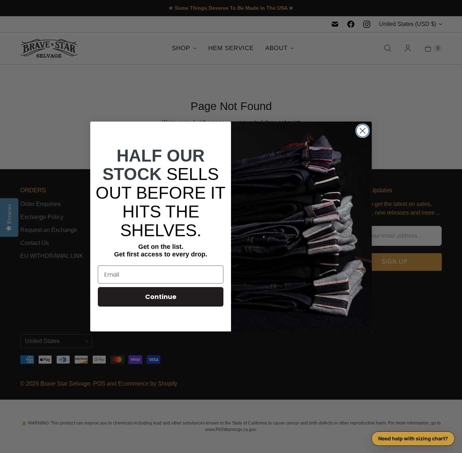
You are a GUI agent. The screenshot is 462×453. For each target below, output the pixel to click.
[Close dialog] (362, 130)
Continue (160, 296)
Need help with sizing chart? (413, 438)
